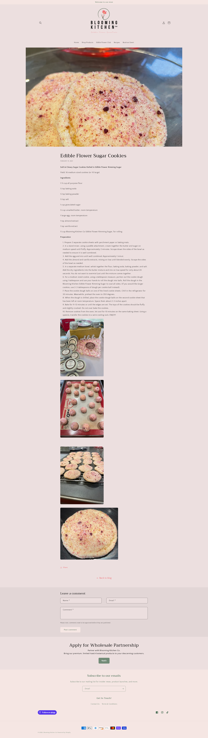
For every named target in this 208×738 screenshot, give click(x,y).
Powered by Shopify (64, 732)
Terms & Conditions (109, 704)
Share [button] (65, 567)
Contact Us (95, 704)
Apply (104, 660)
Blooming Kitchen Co (50, 732)
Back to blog (105, 578)
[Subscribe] (123, 689)
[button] (40, 22)
